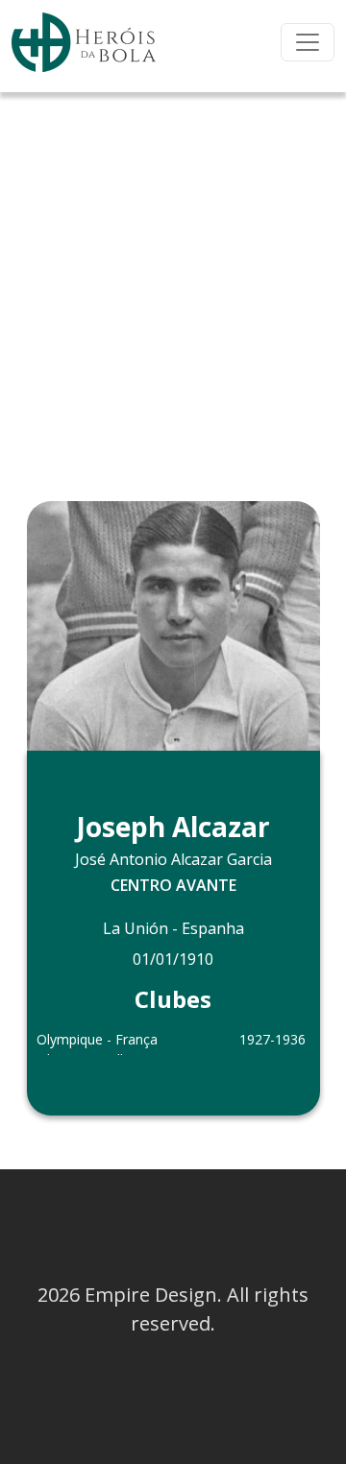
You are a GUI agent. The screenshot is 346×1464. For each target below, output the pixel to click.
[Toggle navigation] (307, 42)
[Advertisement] (173, 274)
